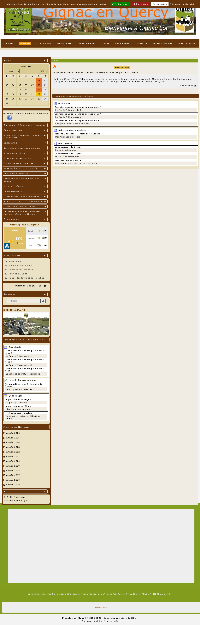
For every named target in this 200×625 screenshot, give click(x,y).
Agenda (25, 60)
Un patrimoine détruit (25, 153)
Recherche (25, 294)
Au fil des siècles (25, 186)
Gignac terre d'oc (25, 130)
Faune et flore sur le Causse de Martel (25, 179)
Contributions (25, 219)
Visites (25, 491)
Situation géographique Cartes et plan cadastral (25, 136)
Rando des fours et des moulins (26, 278)
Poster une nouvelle (122, 67)
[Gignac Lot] (100, 19)
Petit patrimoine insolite (18, 413)
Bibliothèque (15, 261)
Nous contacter (25, 255)
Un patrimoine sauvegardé (25, 158)
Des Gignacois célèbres (19, 389)
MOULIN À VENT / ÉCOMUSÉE (25, 168)
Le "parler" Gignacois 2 (19, 365)
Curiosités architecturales (25, 163)
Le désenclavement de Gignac (25, 206)
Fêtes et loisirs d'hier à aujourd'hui (25, 201)
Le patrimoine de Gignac (18, 399)
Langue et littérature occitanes (23, 374)
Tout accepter (121, 4)
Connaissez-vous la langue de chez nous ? (78, 107)
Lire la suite (187, 85)
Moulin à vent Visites (20, 265)
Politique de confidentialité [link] (182, 4)
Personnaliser (160, 4)
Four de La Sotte (17, 274)
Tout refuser (141, 4)
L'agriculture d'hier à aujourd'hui (25, 196)
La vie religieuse (25, 191)
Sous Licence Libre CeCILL (120, 618)
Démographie (25, 143)
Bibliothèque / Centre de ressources (25, 125)
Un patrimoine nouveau (25, 173)
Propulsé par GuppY (74, 618)
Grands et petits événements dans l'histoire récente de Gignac (25, 213)
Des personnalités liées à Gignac (25, 148)
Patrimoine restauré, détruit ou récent (76, 163)
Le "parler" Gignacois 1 (19, 356)
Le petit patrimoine (16, 402)
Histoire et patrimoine (18, 409)
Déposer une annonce (20, 269)
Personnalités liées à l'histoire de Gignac (77, 134)
